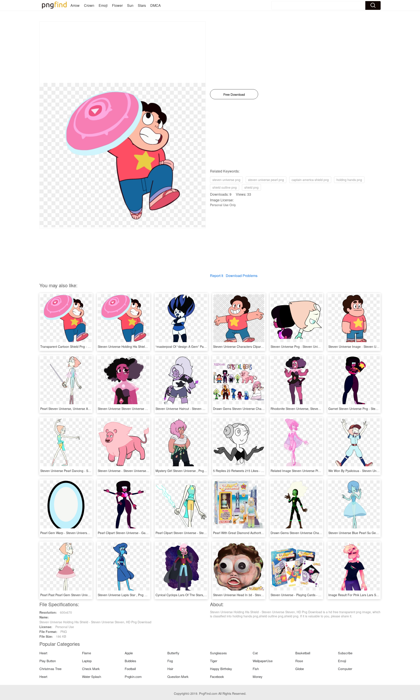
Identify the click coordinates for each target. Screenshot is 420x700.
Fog (170, 660)
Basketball (302, 653)
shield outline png (224, 187)
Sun (130, 5)
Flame (86, 653)
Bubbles (130, 660)
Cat (255, 653)
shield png (251, 187)
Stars (142, 5)
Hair (170, 668)
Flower (117, 5)
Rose (299, 660)
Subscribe (345, 653)
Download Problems (241, 275)
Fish (256, 668)
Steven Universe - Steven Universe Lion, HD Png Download (139, 470)
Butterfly (173, 653)
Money (257, 676)
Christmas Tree (50, 668)
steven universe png (226, 180)
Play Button (47, 660)
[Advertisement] (122, 52)
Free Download (234, 94)
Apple (129, 653)
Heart (43, 653)
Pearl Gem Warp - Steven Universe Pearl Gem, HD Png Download (86, 533)
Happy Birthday (221, 668)
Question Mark (178, 676)
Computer (345, 668)
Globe (299, 668)
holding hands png (349, 180)
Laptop (87, 660)
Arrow (75, 5)
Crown (89, 5)
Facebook (217, 676)
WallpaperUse (263, 660)
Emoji (103, 5)
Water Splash (91, 676)
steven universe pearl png (266, 180)
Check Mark (91, 668)
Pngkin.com (133, 676)
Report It (216, 275)
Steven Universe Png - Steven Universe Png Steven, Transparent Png (319, 346)
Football (130, 668)
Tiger (213, 660)
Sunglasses (218, 653)
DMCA (155, 5)
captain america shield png (310, 180)
